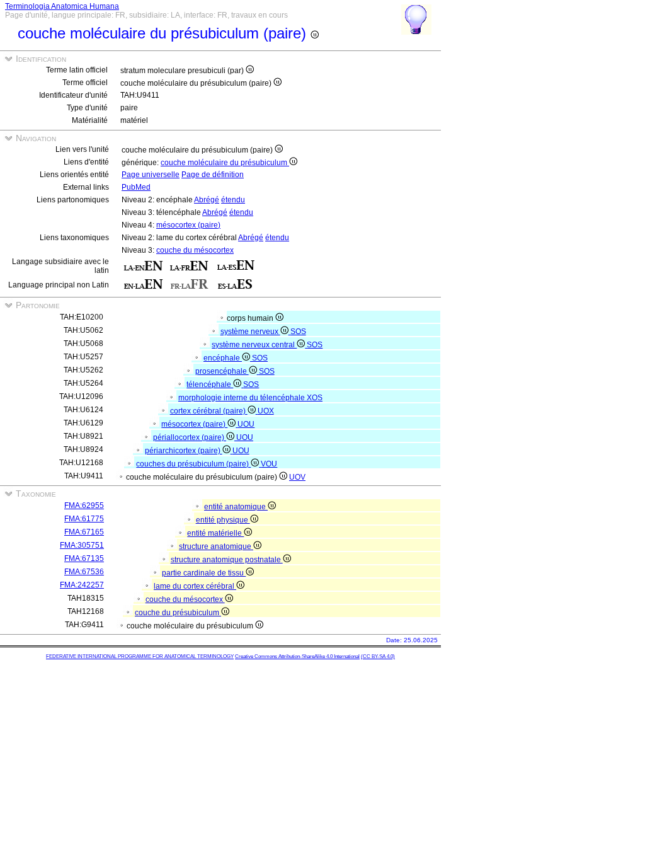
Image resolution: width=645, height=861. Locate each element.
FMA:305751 (82, 545)
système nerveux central (254, 344)
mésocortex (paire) (188, 225)
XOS (314, 397)
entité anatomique (236, 506)
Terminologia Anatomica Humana (62, 6)
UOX (266, 411)
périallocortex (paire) (189, 437)
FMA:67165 (84, 532)
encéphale (222, 358)
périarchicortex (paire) (183, 450)
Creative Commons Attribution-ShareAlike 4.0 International (297, 656)
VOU (269, 463)
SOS (298, 331)
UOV (297, 477)
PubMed (136, 187)
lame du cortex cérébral (195, 586)
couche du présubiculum (178, 612)
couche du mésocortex (195, 250)
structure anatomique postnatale (227, 559)
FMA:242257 (82, 585)
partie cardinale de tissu (204, 573)
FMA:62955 (84, 505)
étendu (233, 199)
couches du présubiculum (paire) (193, 463)
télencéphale (209, 384)
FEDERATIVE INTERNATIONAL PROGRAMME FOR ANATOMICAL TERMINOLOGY (140, 656)
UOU (245, 424)
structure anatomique (216, 546)
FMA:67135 (84, 558)
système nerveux (250, 331)
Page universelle (151, 174)
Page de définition (212, 174)
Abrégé (206, 199)
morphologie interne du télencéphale (242, 397)
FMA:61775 (84, 518)
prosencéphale (222, 371)
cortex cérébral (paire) (209, 411)
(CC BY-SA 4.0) (378, 656)
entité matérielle (215, 533)
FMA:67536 (84, 571)
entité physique (223, 520)
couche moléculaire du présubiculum (225, 162)
